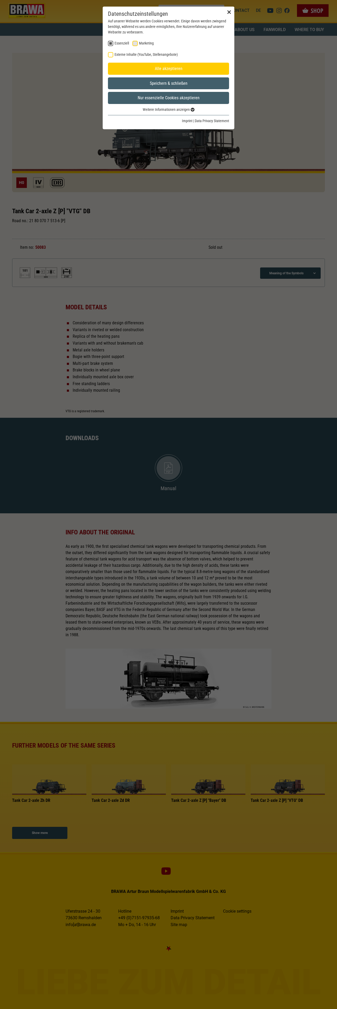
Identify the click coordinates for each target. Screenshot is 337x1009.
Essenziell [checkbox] (122, 43)
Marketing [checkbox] (146, 43)
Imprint (187, 121)
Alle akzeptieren (168, 68)
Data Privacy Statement (212, 121)
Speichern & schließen (168, 83)
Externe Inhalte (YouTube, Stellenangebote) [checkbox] (146, 54)
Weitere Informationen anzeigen (167, 109)
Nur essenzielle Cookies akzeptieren (169, 97)
